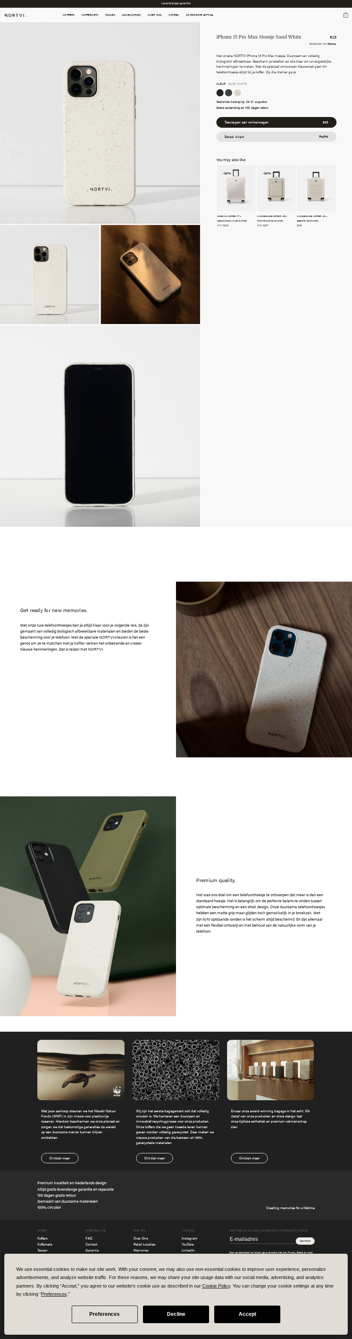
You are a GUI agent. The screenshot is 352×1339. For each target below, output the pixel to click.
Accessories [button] (131, 15)
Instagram (189, 1238)
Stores (174, 15)
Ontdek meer (59, 1158)
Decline (176, 1314)
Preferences (104, 1314)
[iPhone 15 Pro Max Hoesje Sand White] (237, 92)
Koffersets (44, 1244)
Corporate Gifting (199, 15)
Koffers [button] (69, 15)
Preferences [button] (54, 1294)
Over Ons (141, 1238)
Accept (247, 1314)
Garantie (92, 1250)
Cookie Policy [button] (216, 1285)
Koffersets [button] (90, 15)
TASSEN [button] (110, 15)
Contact (91, 1244)
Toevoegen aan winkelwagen (276, 122)
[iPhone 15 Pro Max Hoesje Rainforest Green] (228, 92)
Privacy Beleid (295, 1252)
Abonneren (305, 1241)
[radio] (220, 92)
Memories (141, 1250)
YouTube (188, 1244)
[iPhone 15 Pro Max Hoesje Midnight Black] (220, 92)
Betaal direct (234, 136)
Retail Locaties (144, 1244)
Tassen (42, 1250)
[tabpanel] (176, 1101)
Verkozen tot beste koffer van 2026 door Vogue (176, 4)
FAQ (88, 1238)
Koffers (42, 1238)
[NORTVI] (15, 14)
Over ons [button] (155, 15)
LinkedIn (188, 1250)
